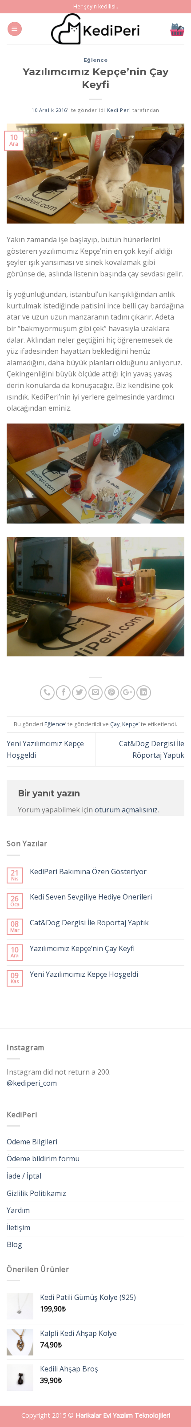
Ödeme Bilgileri (32, 1142)
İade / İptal (24, 1176)
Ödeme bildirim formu (43, 1158)
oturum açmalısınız (126, 810)
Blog (14, 1244)
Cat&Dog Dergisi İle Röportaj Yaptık (89, 923)
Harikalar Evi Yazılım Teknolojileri (123, 1415)
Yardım (18, 1210)
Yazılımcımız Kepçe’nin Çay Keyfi (82, 948)
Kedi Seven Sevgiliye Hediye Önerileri (91, 897)
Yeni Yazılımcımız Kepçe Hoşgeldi (84, 974)
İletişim (18, 1227)
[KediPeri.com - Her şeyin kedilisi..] (95, 28)
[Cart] (177, 28)
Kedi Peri (119, 110)
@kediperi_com (32, 1083)
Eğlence (96, 60)
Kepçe (130, 724)
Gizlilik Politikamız (36, 1193)
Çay (114, 724)
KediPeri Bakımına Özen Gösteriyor (88, 871)
